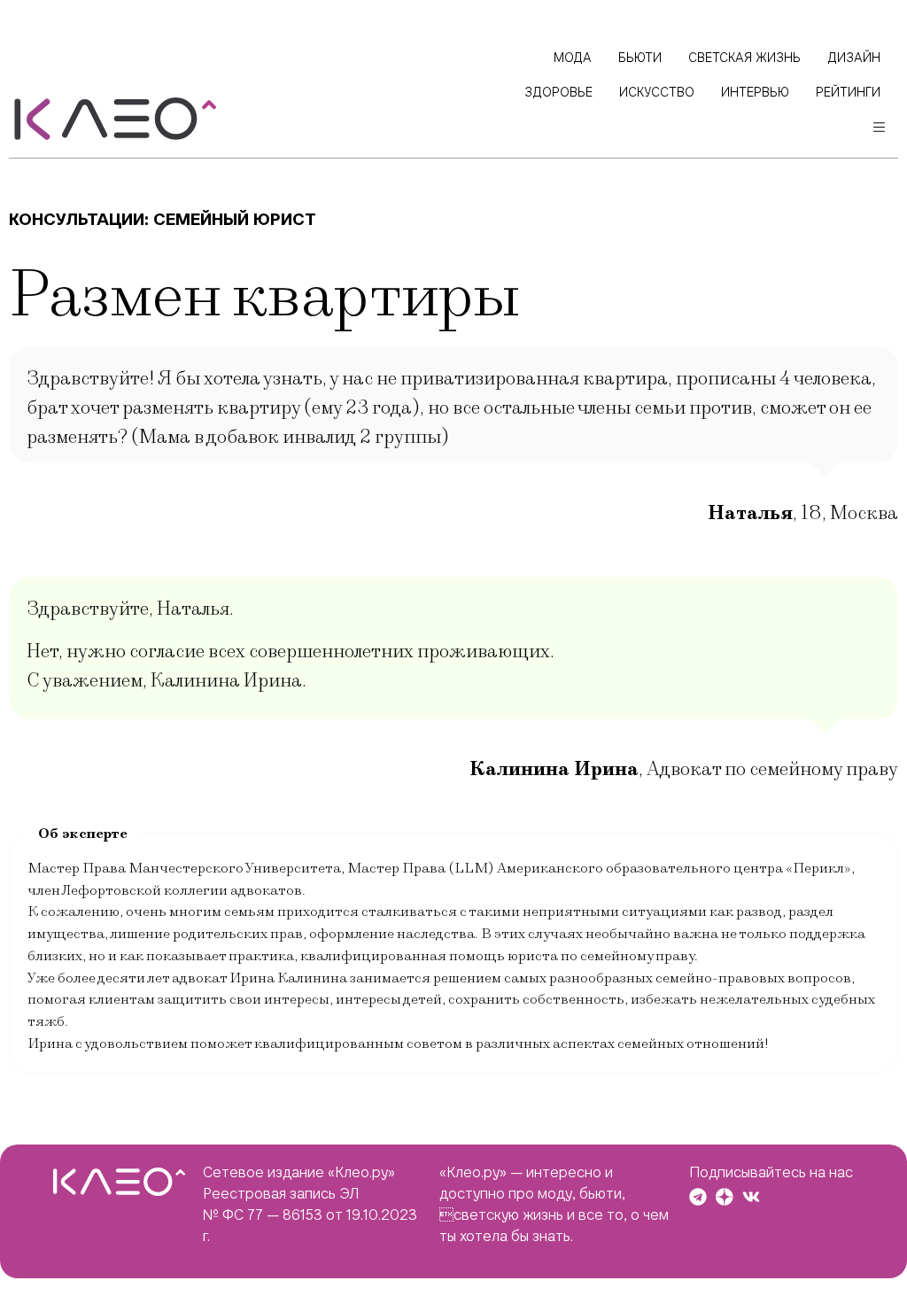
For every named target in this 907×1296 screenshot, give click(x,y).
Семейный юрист (234, 219)
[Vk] (751, 1197)
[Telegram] (698, 1197)
